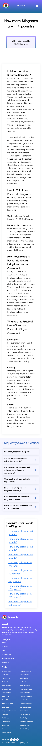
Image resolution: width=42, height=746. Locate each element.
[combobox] (37, 6)
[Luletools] (6, 5)
